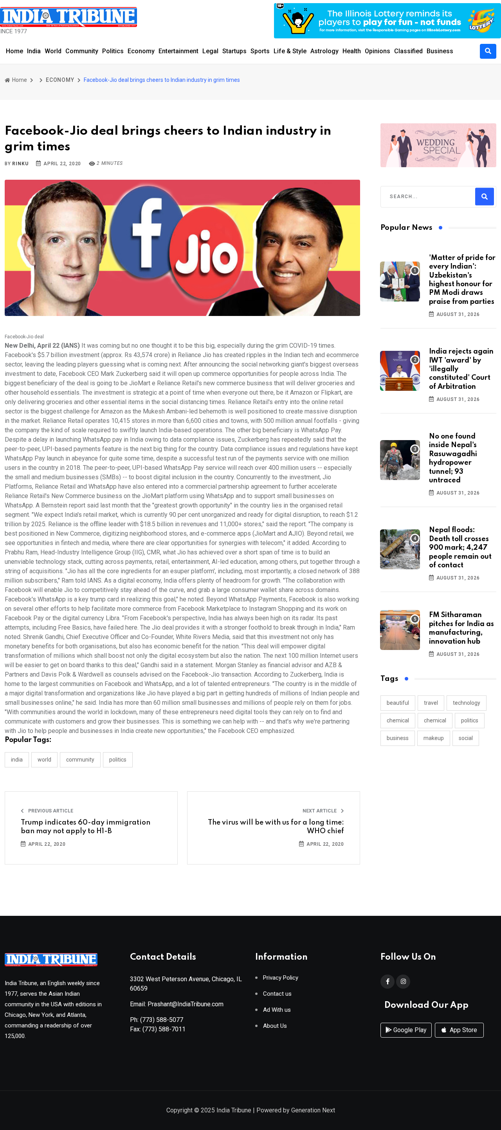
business (398, 738)
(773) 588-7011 (164, 1029)
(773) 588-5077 (161, 1019)
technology (466, 703)
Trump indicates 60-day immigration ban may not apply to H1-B (85, 827)
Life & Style (290, 51)
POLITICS (117, 759)
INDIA (17, 759)
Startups (234, 51)
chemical (398, 720)
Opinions (377, 51)
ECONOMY (60, 80)
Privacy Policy (280, 978)
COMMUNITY (80, 759)
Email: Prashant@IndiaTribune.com (176, 1004)
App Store (462, 1030)
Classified (408, 51)
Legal (210, 51)
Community (81, 51)
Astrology (324, 51)
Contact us (277, 994)
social (466, 738)
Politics (113, 51)
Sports (260, 51)
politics (469, 720)
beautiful (398, 703)
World (53, 51)
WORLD (44, 759)
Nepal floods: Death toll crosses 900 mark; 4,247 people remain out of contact (460, 548)
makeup (434, 738)
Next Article (320, 811)
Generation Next (313, 1110)
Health (351, 51)
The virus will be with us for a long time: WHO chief (276, 827)
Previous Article (50, 811)
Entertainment (178, 51)
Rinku (20, 163)
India (34, 51)
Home (14, 51)
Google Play (409, 1030)
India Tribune (233, 1110)
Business (440, 51)
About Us (275, 1026)
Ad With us (277, 1010)
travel (431, 703)
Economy (141, 51)
